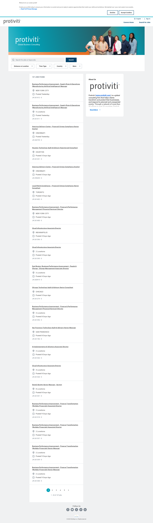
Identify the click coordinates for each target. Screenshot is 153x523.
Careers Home (129, 22)
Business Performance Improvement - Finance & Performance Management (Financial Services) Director (55, 208)
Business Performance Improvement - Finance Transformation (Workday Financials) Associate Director (55, 405)
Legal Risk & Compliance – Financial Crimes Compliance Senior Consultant (55, 187)
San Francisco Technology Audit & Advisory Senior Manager (54, 328)
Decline (112, 12)
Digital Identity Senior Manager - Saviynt (47, 385)
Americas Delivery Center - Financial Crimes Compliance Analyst (56, 167)
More (74, 66)
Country (59, 66)
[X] (76, 509)
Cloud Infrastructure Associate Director (46, 228)
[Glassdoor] (80, 509)
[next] (68, 490)
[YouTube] (72, 509)
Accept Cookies (126, 12)
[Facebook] (67, 509)
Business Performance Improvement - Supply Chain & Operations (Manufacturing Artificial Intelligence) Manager (56, 85)
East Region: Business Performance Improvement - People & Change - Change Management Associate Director (54, 267)
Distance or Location (21, 66)
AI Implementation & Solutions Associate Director (50, 347)
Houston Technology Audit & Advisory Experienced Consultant (55, 148)
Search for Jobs (144, 22)
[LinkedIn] (85, 509)
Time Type (42, 66)
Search (71, 60)
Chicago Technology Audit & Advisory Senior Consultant (52, 287)
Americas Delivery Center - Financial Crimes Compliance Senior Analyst (55, 128)
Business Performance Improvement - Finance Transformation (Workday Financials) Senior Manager (55, 447)
